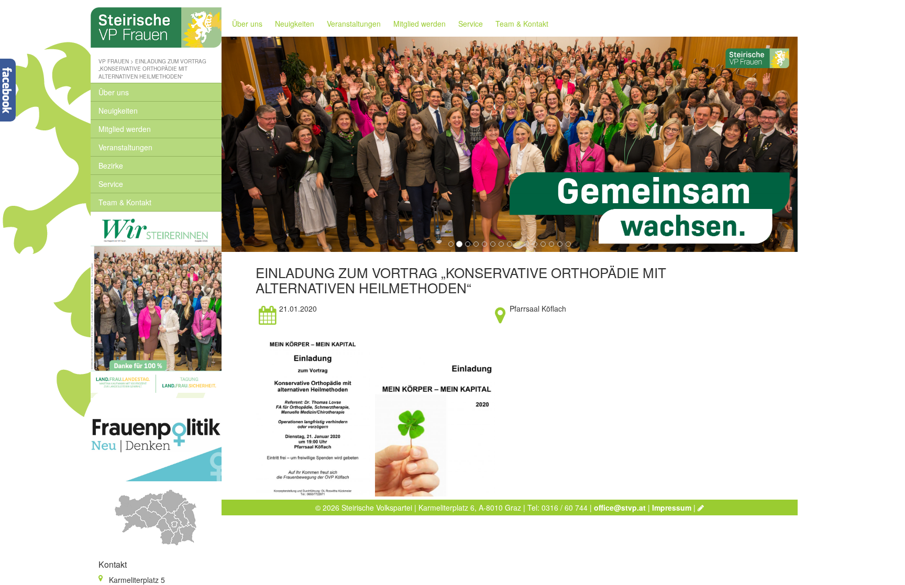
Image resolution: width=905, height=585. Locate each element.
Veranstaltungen (125, 147)
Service (110, 184)
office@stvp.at (620, 507)
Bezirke (110, 165)
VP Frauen (113, 61)
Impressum (671, 507)
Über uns (113, 92)
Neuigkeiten (118, 110)
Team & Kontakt (124, 202)
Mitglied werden (124, 129)
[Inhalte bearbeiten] (701, 507)
